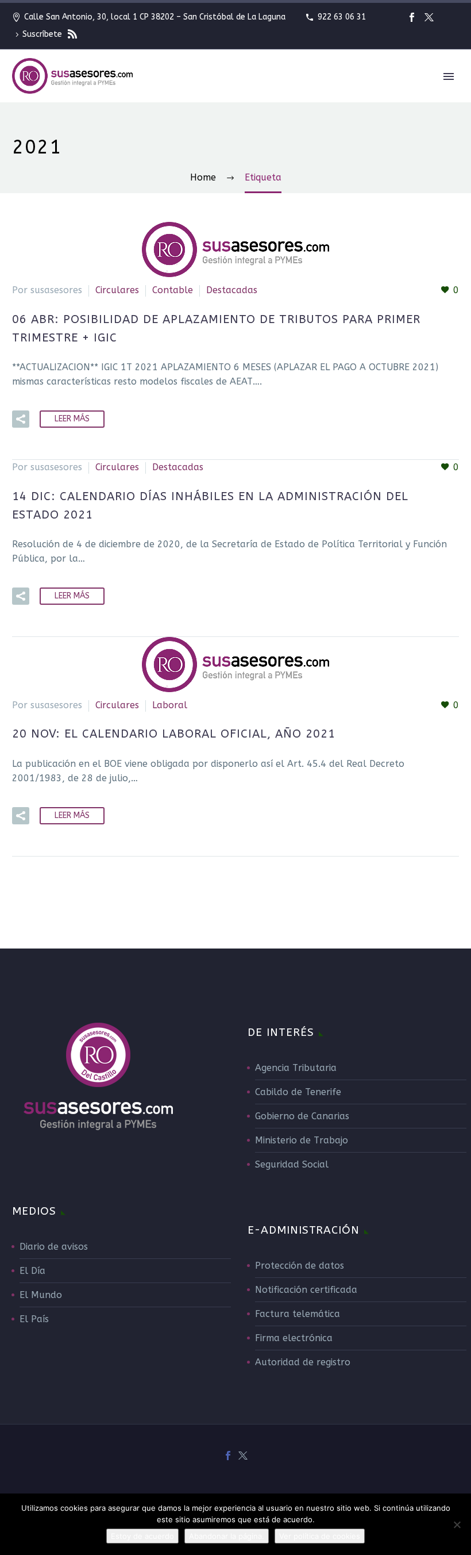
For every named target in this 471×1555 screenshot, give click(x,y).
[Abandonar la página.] (456, 1524)
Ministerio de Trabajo (301, 1140)
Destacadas (231, 290)
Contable (172, 290)
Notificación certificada (306, 1289)
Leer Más (72, 419)
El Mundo (41, 1294)
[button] (20, 419)
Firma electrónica (294, 1338)
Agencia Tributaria (296, 1067)
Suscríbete (43, 34)
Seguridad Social (292, 1164)
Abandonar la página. (226, 1536)
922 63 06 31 (342, 17)
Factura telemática (297, 1313)
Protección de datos (299, 1265)
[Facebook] (411, 17)
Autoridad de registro (302, 1362)
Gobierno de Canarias (302, 1116)
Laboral (169, 705)
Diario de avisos (54, 1246)
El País (34, 1319)
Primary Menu (448, 76)
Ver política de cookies (319, 1536)
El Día (32, 1270)
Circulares (117, 290)
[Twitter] (429, 17)
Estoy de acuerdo (142, 1536)
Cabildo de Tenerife (298, 1091)
